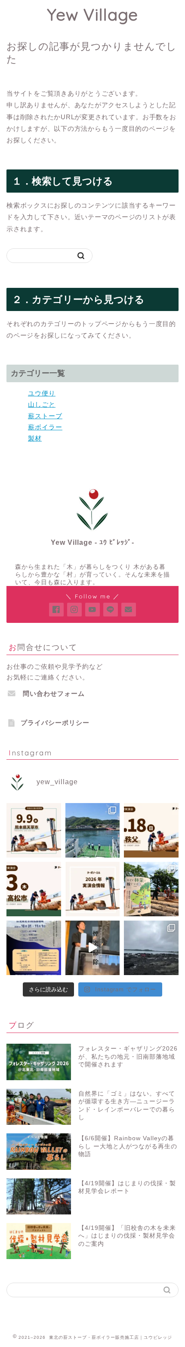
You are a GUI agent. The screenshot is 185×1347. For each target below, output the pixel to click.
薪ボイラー (45, 427)
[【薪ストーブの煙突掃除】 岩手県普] (92, 948)
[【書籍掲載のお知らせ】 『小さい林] (151, 889)
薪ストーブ (45, 416)
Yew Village (92, 14)
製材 (35, 438)
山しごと (42, 404)
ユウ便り (42, 393)
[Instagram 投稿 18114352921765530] (92, 830)
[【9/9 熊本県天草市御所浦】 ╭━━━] (33, 830)
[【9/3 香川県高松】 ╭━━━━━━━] (33, 889)
